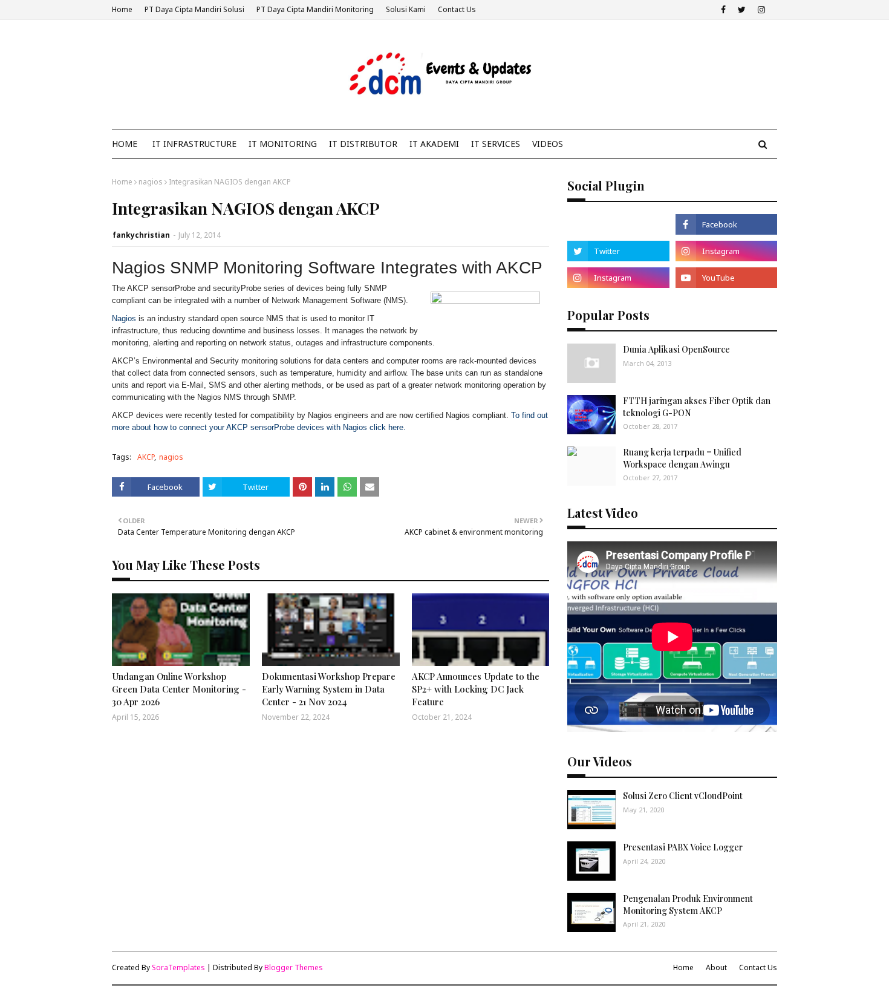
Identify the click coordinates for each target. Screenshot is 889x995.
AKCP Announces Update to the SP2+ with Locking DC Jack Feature (475, 689)
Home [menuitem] (124, 143)
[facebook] (723, 9)
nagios (150, 182)
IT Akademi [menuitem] (434, 143)
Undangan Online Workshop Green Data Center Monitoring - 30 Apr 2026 (179, 689)
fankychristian (141, 235)
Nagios (124, 318)
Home (122, 9)
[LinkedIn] (618, 224)
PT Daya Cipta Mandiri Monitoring (315, 9)
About (716, 967)
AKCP (145, 457)
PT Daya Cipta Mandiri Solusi (194, 9)
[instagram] (761, 9)
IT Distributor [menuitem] (363, 143)
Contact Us (457, 9)
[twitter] (742, 9)
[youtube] (726, 277)
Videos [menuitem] (547, 143)
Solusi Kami (406, 9)
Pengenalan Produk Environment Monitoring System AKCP (688, 904)
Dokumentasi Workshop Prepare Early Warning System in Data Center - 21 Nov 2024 (329, 689)
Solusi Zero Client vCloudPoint (683, 795)
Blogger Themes (293, 967)
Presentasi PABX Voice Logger (683, 847)
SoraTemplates (178, 967)
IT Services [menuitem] (495, 143)
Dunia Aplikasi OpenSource (676, 349)
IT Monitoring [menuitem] (283, 143)
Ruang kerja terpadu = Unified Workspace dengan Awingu (682, 458)
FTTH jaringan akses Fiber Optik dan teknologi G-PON (696, 407)
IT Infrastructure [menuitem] (194, 143)
